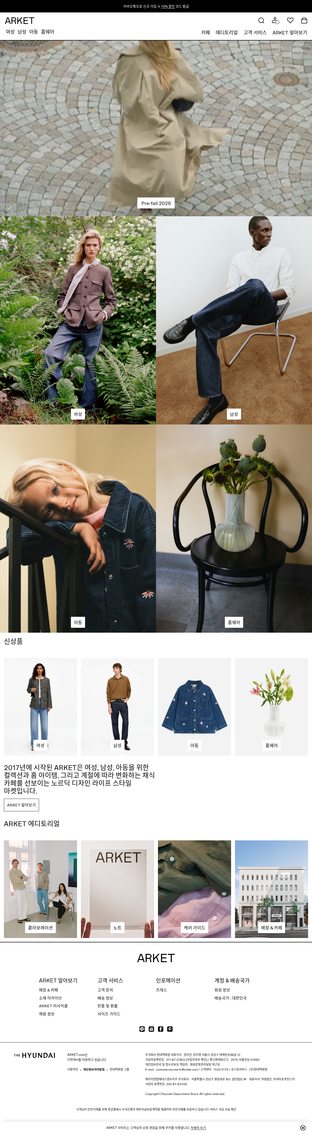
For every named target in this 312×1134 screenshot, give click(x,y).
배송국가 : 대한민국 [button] (230, 998)
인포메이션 (168, 980)
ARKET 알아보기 (290, 32)
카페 (205, 32)
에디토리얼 (227, 32)
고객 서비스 (255, 32)
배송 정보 (105, 998)
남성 (22, 32)
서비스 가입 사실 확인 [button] (223, 1109)
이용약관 (72, 1069)
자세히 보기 (198, 1128)
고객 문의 (105, 990)
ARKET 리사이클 (53, 1005)
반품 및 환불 (108, 1005)
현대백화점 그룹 (119, 1069)
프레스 (161, 990)
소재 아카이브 (50, 998)
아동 (33, 32)
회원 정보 (222, 990)
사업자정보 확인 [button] (196, 1059)
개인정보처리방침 (94, 1069)
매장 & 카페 (48, 990)
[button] (261, 20)
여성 (10, 32)
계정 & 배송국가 (232, 980)
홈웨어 (47, 32)
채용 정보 (47, 1013)
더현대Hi (72, 1059)
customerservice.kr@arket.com (177, 1069)
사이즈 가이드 (109, 1013)
